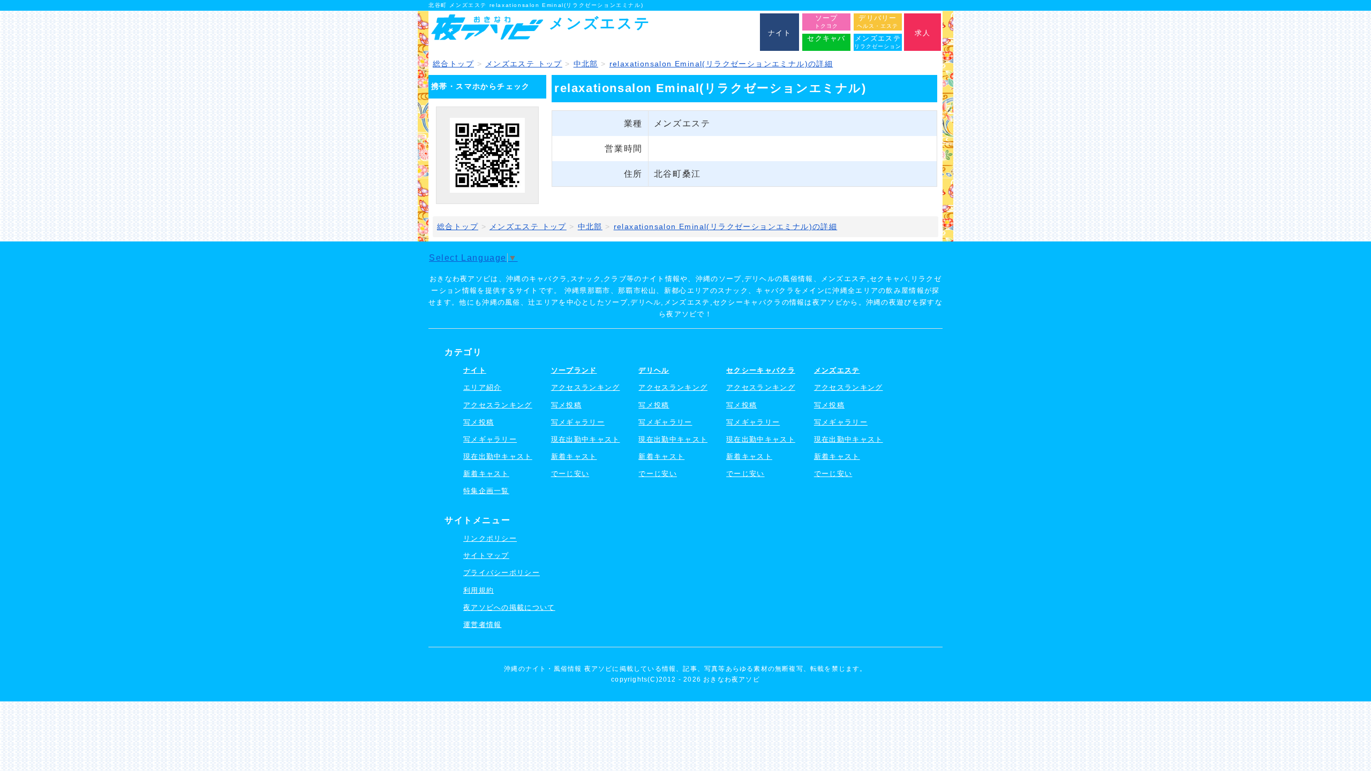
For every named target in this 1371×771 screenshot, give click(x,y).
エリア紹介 (482, 387)
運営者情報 (482, 625)
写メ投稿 (478, 422)
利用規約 (478, 590)
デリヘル (653, 370)
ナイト (474, 370)
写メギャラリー (490, 439)
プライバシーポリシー (501, 573)
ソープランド (574, 370)
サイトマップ (486, 555)
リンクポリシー (490, 538)
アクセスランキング (497, 405)
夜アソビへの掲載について (509, 607)
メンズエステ (837, 370)
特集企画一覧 (486, 491)
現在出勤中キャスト (497, 456)
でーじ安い (570, 474)
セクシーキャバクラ (760, 370)
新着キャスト (486, 474)
